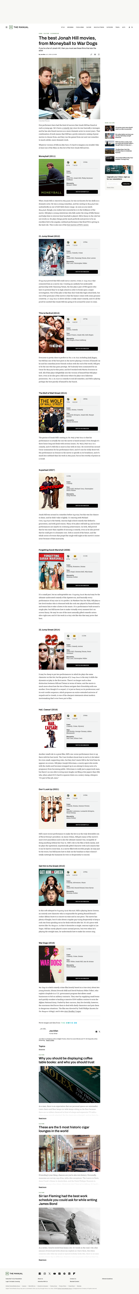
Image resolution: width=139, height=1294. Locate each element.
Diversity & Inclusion (43, 1286)
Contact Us (73, 1279)
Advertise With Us (43, 1281)
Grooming (70, 27)
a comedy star (67, 128)
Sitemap (79, 1286)
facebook (96, 1031)
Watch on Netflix (82, 192)
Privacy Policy (110, 187)
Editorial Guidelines (107, 1279)
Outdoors (110, 27)
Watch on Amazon (82, 272)
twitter (99, 1031)
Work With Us (31, 1286)
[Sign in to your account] (129, 27)
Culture (88, 27)
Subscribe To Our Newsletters (14, 1279)
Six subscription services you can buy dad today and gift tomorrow (124, 136)
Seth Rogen (92, 358)
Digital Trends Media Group (13, 1286)
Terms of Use (53, 1286)
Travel (117, 27)
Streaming (42, 1049)
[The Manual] (18, 27)
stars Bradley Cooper (72, 1011)
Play (51, 258)
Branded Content (74, 1281)
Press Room (71, 1286)
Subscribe (126, 184)
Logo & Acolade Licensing (13, 1281)
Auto (123, 27)
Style (63, 27)
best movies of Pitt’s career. (78, 225)
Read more (42, 1118)
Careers (24, 1286)
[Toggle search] (132, 27)
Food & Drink (80, 27)
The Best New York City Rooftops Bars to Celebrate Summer (123, 151)
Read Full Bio (50, 1040)
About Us (40, 1279)
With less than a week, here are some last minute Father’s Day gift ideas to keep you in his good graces (124, 144)
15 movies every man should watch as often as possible (124, 128)
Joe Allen (42, 54)
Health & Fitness (99, 27)
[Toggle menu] (6, 27)
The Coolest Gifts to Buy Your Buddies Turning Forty (124, 158)
